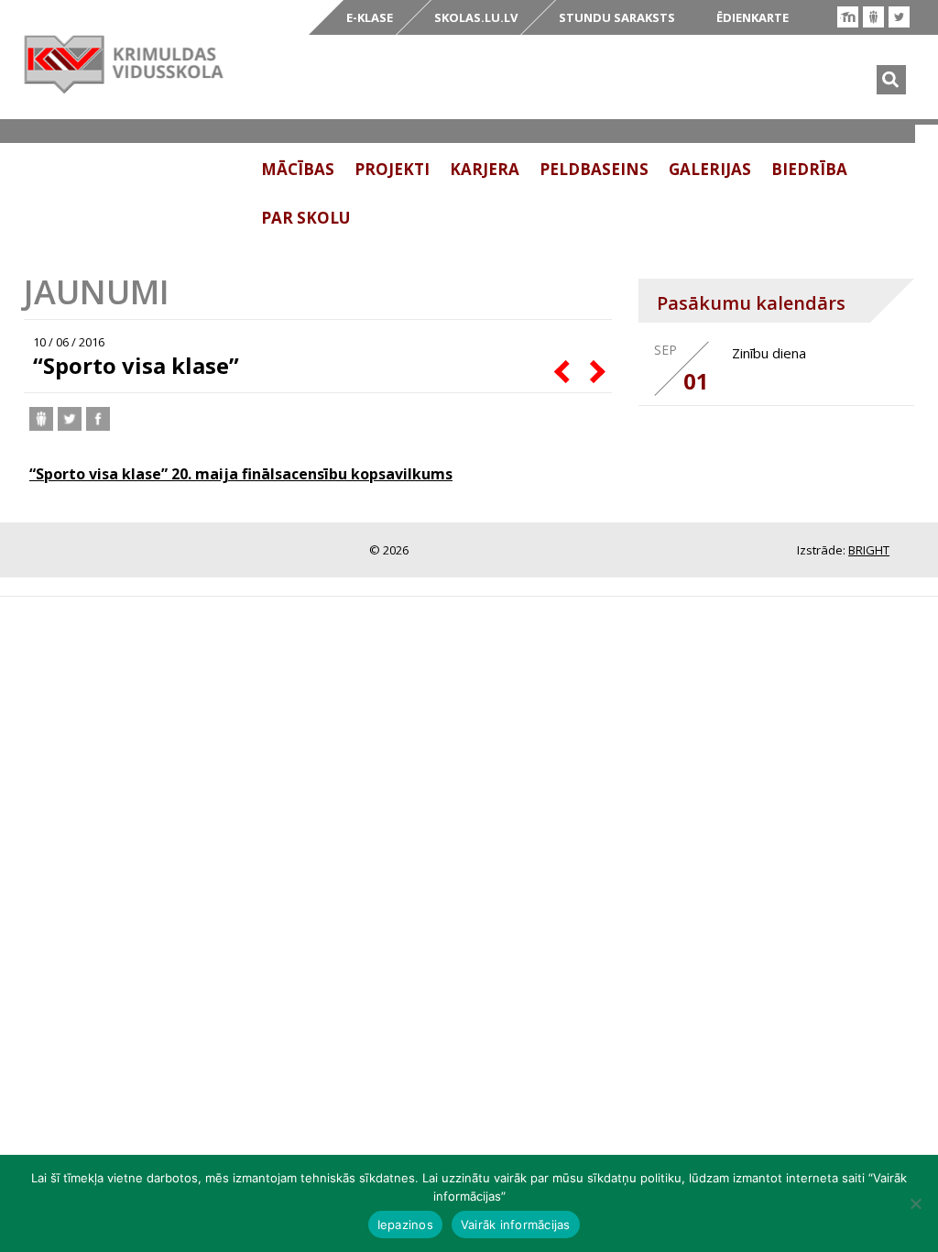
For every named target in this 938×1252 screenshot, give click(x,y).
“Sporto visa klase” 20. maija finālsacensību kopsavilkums (241, 474)
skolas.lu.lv (476, 17)
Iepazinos (405, 1224)
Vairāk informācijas (516, 1224)
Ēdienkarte (752, 17)
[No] (915, 1203)
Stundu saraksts (617, 17)
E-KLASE (369, 17)
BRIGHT (868, 550)
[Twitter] (899, 16)
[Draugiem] (873, 16)
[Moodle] (847, 16)
